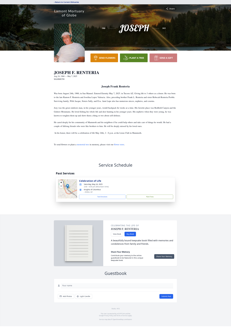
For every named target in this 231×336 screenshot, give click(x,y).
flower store (119, 144)
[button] (67, 186)
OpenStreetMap (118, 319)
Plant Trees (150, 197)
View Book (117, 234)
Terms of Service (122, 316)
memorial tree (83, 144)
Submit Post (166, 296)
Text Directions (102, 197)
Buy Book (130, 234)
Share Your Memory (164, 256)
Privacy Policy (108, 316)
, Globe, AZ (88, 192)
